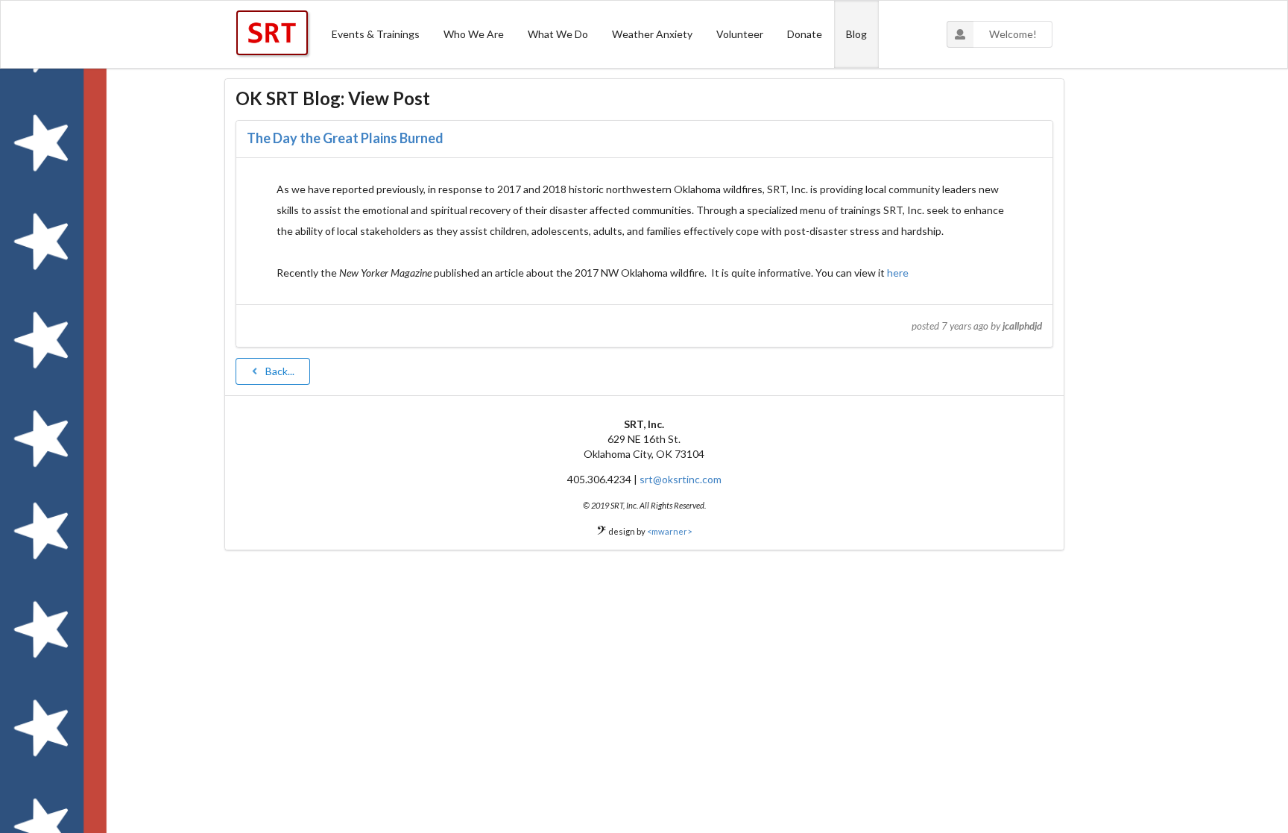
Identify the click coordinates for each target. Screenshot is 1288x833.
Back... (279, 371)
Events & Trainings (376, 34)
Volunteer (739, 34)
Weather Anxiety (652, 34)
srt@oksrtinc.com (681, 479)
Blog (856, 34)
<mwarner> (669, 531)
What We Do (558, 34)
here (898, 272)
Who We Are (473, 34)
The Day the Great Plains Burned (345, 138)
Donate (804, 34)
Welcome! (1013, 34)
